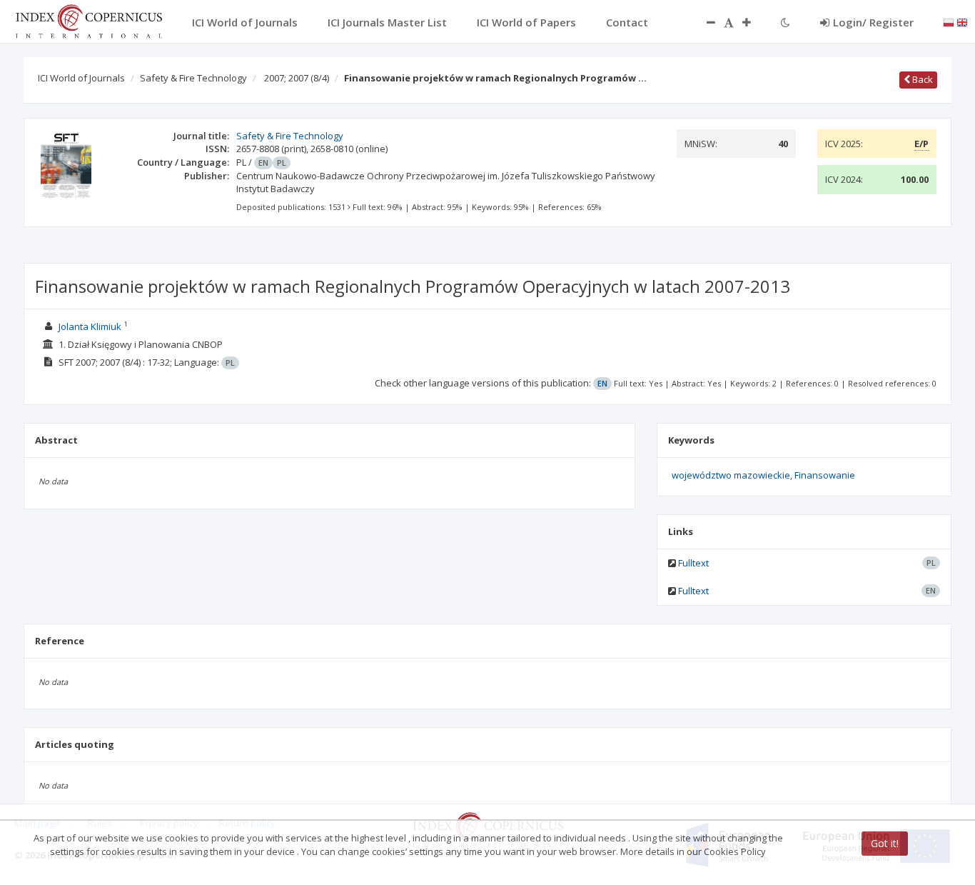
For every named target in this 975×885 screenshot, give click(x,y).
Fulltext (693, 562)
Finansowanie (824, 475)
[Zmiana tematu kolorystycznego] (785, 22)
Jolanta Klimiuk (90, 326)
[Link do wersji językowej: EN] (962, 21)
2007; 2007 (296, 77)
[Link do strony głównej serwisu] (88, 20)
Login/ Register (873, 22)
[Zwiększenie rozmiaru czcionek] (754, 22)
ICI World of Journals (81, 77)
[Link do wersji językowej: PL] (948, 21)
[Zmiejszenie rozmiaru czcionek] (704, 22)
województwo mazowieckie (731, 475)
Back (921, 79)
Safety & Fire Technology (193, 77)
